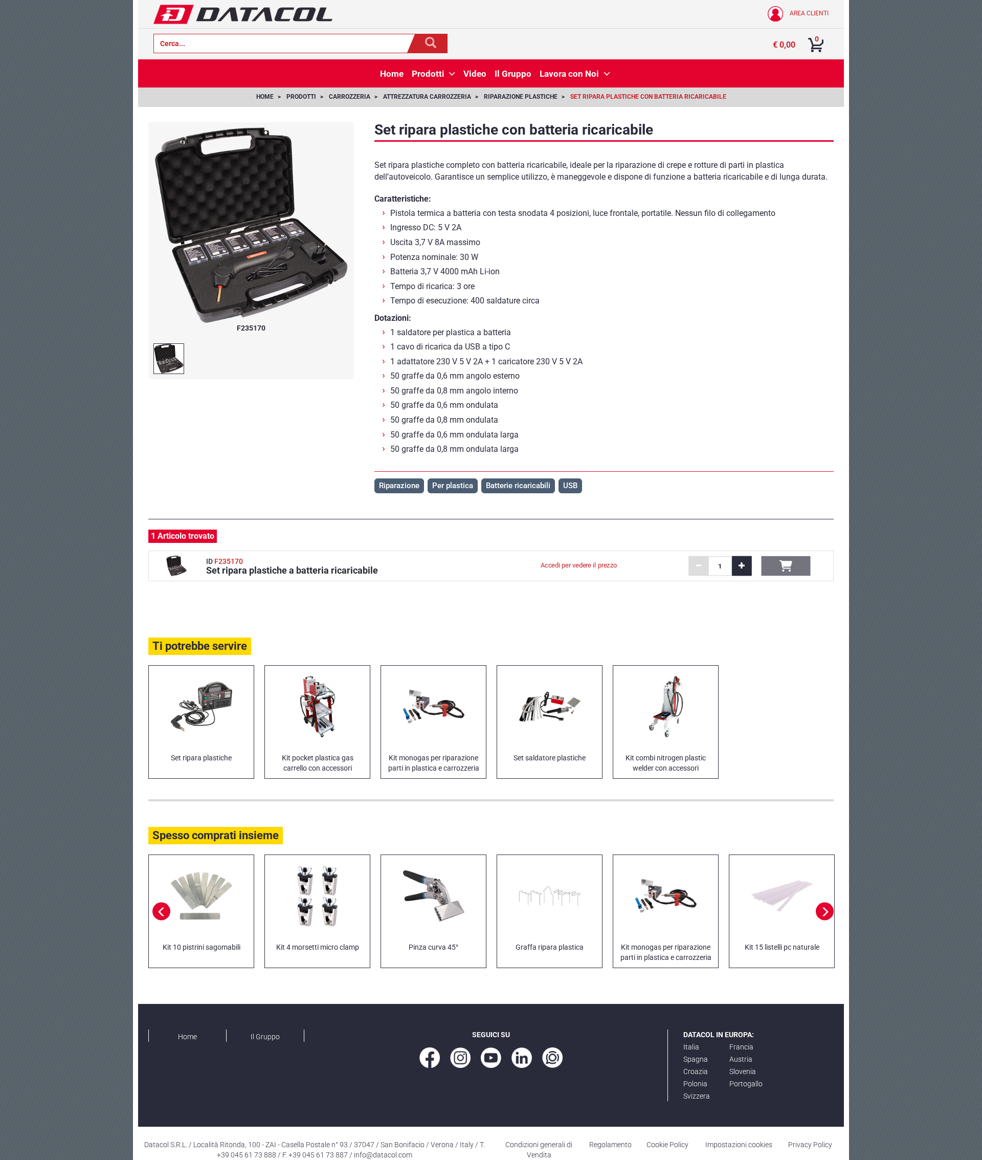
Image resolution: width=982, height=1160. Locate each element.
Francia (741, 1047)
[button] (452, 74)
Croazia (695, 1071)
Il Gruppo (265, 1037)
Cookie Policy (667, 1145)
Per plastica (452, 485)
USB (570, 485)
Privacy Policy (810, 1145)
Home (187, 1037)
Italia (691, 1047)
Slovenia (742, 1071)
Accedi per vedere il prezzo (579, 565)
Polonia (695, 1084)
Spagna (695, 1059)
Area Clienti (808, 13)
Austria (740, 1059)
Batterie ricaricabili (518, 485)
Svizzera (696, 1096)
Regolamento (610, 1145)
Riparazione (399, 485)
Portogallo (746, 1084)
